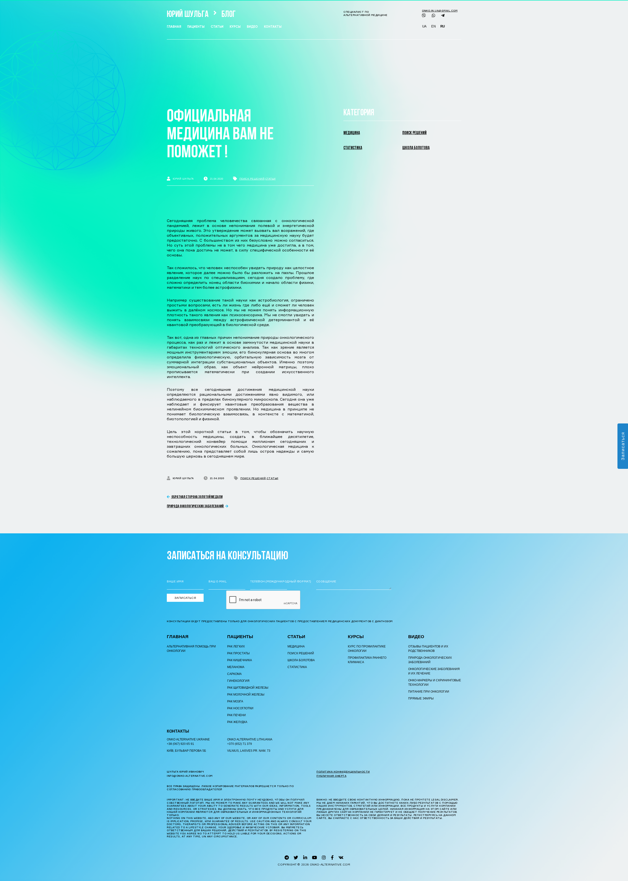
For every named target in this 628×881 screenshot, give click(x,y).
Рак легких (236, 646)
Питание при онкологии (428, 691)
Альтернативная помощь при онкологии (191, 649)
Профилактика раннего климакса (367, 660)
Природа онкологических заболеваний (195, 506)
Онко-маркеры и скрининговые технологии (434, 682)
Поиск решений (252, 178)
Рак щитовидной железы (247, 687)
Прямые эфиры (421, 698)
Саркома (234, 674)
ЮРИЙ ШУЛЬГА (188, 14)
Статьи (217, 26)
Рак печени (236, 715)
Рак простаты (238, 653)
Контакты (273, 26)
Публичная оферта (331, 775)
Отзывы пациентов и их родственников (428, 649)
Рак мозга (235, 701)
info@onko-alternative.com (190, 775)
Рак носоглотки (240, 708)
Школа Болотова (416, 148)
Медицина (351, 133)
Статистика (352, 148)
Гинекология (238, 681)
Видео (252, 26)
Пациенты (196, 26)
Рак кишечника (239, 660)
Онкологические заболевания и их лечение (434, 671)
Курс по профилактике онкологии (367, 649)
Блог (229, 14)
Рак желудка (237, 722)
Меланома (235, 667)
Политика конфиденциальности (343, 771)
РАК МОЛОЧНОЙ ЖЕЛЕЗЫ (245, 694)
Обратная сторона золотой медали (196, 497)
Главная (174, 26)
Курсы (235, 26)
